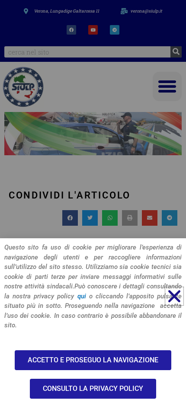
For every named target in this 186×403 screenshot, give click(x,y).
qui (81, 296)
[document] (93, 201)
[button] (174, 296)
